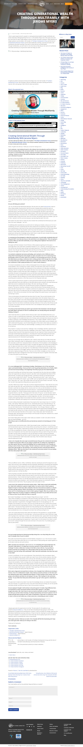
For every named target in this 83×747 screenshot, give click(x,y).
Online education (65, 148)
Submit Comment (13, 709)
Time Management (65, 184)
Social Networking (65, 174)
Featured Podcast (65, 115)
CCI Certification (68, 733)
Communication (64, 97)
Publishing (63, 163)
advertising (63, 79)
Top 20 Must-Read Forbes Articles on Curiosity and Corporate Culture (67, 59)
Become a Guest (54, 730)
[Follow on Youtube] (29, 726)
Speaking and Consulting (10, 3)
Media (62, 3)
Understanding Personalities (67, 189)
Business (63, 91)
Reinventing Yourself (65, 166)
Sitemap (34, 745)
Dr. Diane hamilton (65, 102)
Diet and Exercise (65, 101)
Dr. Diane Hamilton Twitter (16, 662)
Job (61, 127)
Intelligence (63, 125)
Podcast (62, 159)
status (62, 179)
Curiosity (63, 99)
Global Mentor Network (66, 118)
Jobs (62, 128)
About (47, 3)
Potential (63, 161)
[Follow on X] (32, 726)
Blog (51, 3)
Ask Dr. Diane (64, 84)
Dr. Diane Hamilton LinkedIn (16, 663)
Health (62, 123)
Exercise (62, 112)
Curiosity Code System (67, 725)
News (62, 145)
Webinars (39, 726)
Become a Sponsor (39, 733)
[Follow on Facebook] (27, 726)
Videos (51, 724)
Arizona (62, 83)
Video (62, 190)
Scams (62, 169)
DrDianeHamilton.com (14, 659)
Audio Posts (63, 86)
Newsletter (63, 146)
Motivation (63, 141)
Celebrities (63, 94)
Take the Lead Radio (65, 180)
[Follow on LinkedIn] (34, 726)
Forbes (62, 117)
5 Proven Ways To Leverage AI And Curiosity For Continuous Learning (67, 63)
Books (62, 89)
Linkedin (62, 133)
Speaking (63, 177)
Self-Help (63, 171)
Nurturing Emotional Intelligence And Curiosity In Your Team (67, 68)
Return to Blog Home (66, 34)
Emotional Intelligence (66, 107)
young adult (63, 197)
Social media (64, 172)
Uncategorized (64, 187)
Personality (63, 154)
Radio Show (57, 3)
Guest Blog (63, 122)
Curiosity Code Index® (67, 730)
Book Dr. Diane (68, 3)
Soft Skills (63, 176)
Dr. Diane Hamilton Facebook (16, 661)
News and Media (54, 726)
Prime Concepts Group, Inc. (70, 745)
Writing (62, 195)
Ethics (62, 110)
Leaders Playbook (65, 130)
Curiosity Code (22, 3)
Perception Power (32, 3)
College (62, 96)
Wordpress (63, 194)
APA (62, 81)
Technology (63, 182)
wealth (62, 192)
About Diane (40, 728)
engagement (64, 109)
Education (63, 105)
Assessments (53, 732)
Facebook (63, 114)
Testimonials (53, 728)
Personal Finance (64, 153)
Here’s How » (12, 655)
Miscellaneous (64, 140)
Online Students (64, 149)
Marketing (63, 135)
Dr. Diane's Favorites (65, 104)
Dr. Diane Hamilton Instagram (16, 666)
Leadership (63, 132)
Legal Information (29, 745)
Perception (63, 151)
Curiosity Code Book (69, 727)
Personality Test (64, 156)
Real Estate (63, 164)
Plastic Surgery (64, 158)
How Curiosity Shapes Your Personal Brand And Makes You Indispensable (67, 72)
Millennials (63, 138)
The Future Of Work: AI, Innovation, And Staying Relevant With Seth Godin (67, 54)
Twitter (62, 185)
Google (62, 120)
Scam (62, 167)
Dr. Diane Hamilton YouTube (16, 665)
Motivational (64, 143)
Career (62, 92)
